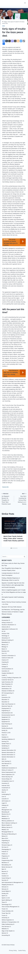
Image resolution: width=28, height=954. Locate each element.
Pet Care (4, 847)
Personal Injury (6, 845)
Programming (5, 860)
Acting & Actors (6, 622)
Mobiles (4, 829)
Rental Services (6, 867)
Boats (3, 649)
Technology (5, 904)
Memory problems (7, 820)
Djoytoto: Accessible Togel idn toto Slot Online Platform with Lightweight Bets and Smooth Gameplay (13, 585)
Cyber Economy (6, 682)
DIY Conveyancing (7, 693)
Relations (4, 862)
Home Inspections (7, 774)
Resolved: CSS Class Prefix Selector (12, 607)
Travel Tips (5, 913)
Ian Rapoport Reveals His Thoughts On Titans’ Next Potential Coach (6, 499)
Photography (5, 849)
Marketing (4, 812)
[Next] (24, 532)
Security (4, 880)
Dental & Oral (6, 686)
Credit (3, 675)
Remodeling (5, 865)
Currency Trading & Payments (10, 677)
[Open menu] (25, 3)
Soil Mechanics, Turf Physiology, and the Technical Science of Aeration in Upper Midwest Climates (13, 612)
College (4, 666)
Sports (3, 895)
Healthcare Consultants (8, 768)
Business (4, 651)
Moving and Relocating (8, 834)
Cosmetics (4, 671)
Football (4, 737)
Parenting (4, 842)
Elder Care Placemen (7, 704)
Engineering (5, 710)
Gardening (4, 746)
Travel (3, 909)
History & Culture (7, 770)
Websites (4, 928)
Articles (4, 633)
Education (4, 699)
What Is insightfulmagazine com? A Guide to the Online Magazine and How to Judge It (14, 592)
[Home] (2, 21)
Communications (6, 668)
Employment (5, 708)
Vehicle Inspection (7, 920)
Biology (4, 646)
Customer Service (7, 679)
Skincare (4, 887)
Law (3, 796)
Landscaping (5, 794)
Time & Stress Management (9, 906)
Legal (3, 803)
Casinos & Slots (6, 657)
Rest (3, 869)
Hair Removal (5, 763)
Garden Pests (5, 743)
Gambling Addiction (7, 739)
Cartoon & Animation (8, 655)
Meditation (5, 818)
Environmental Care (7, 715)
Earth (3, 695)
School (4, 873)
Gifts (3, 759)
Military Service (6, 827)
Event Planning (6, 724)
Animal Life (5, 627)
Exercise (4, 726)
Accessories (5, 620)
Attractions (5, 638)
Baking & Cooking (7, 640)
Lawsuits (4, 798)
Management (5, 809)
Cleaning (4, 662)
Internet (4, 785)
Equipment (5, 717)
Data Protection (6, 684)
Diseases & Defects (7, 690)
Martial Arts (5, 814)
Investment (5, 787)
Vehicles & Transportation (9, 922)
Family (3, 730)
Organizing (5, 840)
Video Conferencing (7, 924)
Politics (4, 853)
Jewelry (4, 790)
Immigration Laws (7, 781)
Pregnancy (5, 856)
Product (4, 858)
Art (3, 631)
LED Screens (5, 801)
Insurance (4, 783)
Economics (5, 697)
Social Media (5, 891)
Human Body (5, 779)
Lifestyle (4, 805)
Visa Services (5, 926)
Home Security (6, 776)
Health (4, 765)
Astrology (4, 635)
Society (4, 893)
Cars (3, 653)
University (4, 917)
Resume (4, 871)
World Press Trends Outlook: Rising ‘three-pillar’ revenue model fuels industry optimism (13, 539)
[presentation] (14, 525)
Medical (4, 816)
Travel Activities (6, 911)
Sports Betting (6, 900)
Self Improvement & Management (11, 882)
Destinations (5, 688)
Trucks (3, 915)
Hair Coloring (5, 761)
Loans (3, 807)
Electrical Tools (6, 706)
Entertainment (6, 713)
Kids (3, 792)
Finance (4, 732)
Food (3, 735)
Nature (4, 836)
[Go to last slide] (4, 532)
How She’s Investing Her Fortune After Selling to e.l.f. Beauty (22, 499)
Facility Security (6, 728)
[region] (14, 941)
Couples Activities (7, 673)
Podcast (4, 851)
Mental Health (6, 825)
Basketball (5, 642)
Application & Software (8, 629)
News (3, 25)
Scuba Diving (5, 878)
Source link (5, 487)
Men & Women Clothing (8, 823)
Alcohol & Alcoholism (8, 624)
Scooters (4, 876)
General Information (7, 750)
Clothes (4, 664)
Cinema (4, 660)
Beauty (4, 644)
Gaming (4, 741)
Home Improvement (7, 772)
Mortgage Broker (6, 831)
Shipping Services (7, 884)
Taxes (3, 902)
